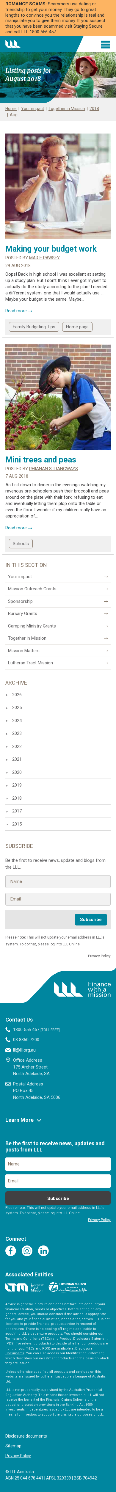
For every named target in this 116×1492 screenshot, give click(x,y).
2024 (17, 720)
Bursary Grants (22, 613)
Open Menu (106, 44)
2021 (17, 759)
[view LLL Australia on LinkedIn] (43, 1250)
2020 (17, 772)
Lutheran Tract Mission (30, 663)
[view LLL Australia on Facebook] (10, 1250)
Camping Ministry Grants (32, 626)
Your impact (32, 108)
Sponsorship (20, 601)
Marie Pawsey (44, 258)
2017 (17, 811)
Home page (77, 327)
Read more (18, 311)
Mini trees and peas (40, 460)
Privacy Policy (18, 1455)
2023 (17, 733)
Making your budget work (51, 249)
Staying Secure (88, 26)
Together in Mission (66, 108)
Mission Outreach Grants (32, 589)
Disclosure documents (26, 1436)
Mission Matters (24, 650)
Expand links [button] (39, 1120)
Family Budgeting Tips (34, 327)
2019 (17, 785)
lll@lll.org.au (24, 1050)
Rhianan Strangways (53, 468)
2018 (94, 108)
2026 (17, 694)
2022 (17, 746)
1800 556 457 (36, 1029)
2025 (17, 707)
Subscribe (91, 919)
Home (11, 108)
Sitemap (13, 1446)
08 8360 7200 (26, 1039)
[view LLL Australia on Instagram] (27, 1250)
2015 (17, 824)
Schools (21, 543)
